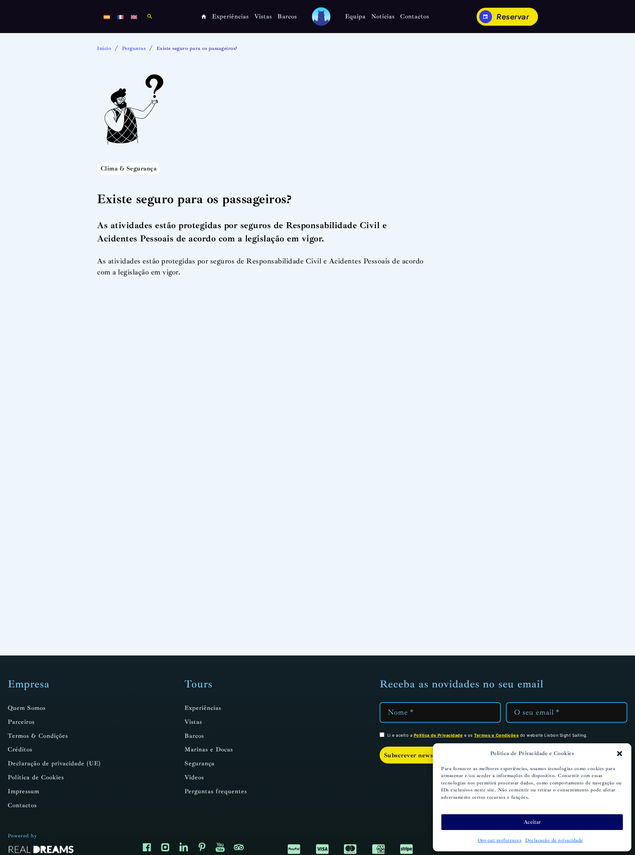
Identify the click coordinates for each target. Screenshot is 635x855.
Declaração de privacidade (554, 840)
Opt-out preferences (500, 840)
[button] (619, 753)
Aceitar (532, 822)
